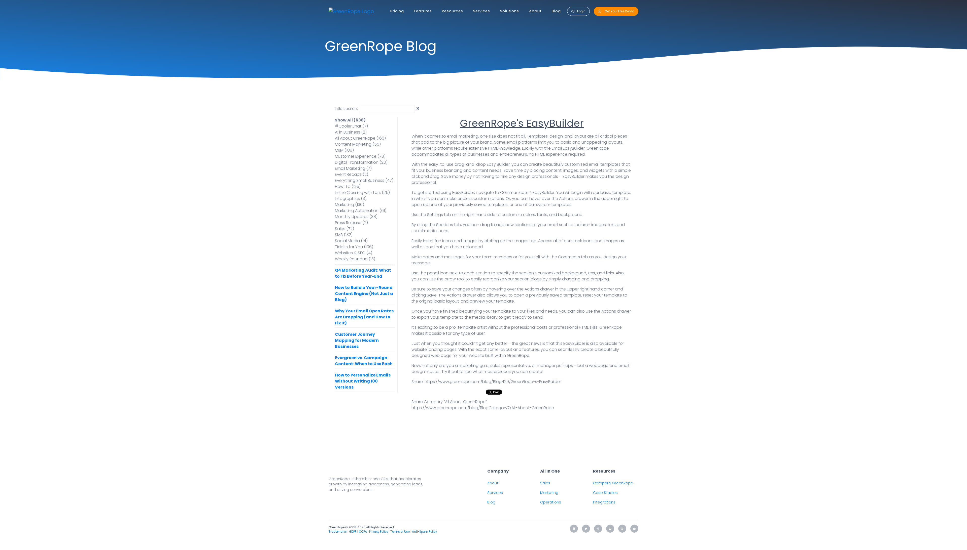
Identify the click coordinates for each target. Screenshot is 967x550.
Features (423, 11)
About (535, 11)
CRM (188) (344, 150)
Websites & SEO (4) (353, 253)
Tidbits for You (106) (354, 247)
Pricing (397, 11)
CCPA (363, 532)
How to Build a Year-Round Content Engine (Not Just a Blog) (364, 294)
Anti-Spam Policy (424, 532)
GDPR (353, 532)
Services (481, 11)
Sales (545, 483)
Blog (556, 11)
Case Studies (605, 492)
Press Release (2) (351, 223)
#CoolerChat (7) (351, 126)
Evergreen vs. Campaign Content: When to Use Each (364, 361)
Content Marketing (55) (358, 144)
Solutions (509, 11)
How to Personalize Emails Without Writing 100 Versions (363, 381)
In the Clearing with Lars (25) (362, 192)
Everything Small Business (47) (364, 180)
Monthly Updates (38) (356, 217)
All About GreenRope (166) (360, 138)
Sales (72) (344, 229)
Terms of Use (400, 532)
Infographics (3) (350, 198)
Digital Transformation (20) (361, 162)
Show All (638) (350, 120)
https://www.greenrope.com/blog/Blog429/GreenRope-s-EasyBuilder (493, 382)
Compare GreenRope (613, 483)
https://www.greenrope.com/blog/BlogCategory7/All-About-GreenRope (482, 408)
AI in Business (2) (351, 132)
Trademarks (338, 532)
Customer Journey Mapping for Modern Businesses (357, 340)
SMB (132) (344, 235)
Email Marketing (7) (353, 168)
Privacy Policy (378, 532)
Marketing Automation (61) (360, 211)
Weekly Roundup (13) (355, 259)
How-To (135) (348, 186)
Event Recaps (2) (351, 174)
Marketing (549, 492)
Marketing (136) (349, 204)
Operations (550, 502)
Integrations (604, 502)
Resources (452, 11)
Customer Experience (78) (360, 156)
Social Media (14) (351, 241)
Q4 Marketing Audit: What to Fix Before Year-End (363, 273)
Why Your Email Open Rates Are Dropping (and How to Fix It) (364, 317)
